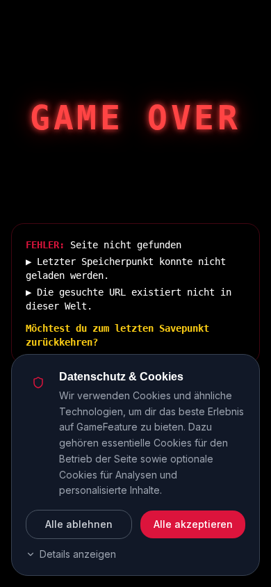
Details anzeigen (78, 554)
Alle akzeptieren (193, 524)
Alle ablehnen (79, 524)
